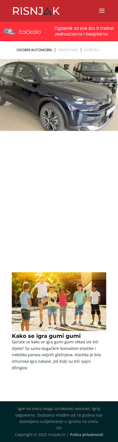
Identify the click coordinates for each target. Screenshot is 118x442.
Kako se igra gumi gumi (46, 336)
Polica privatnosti (86, 434)
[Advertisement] (59, 194)
